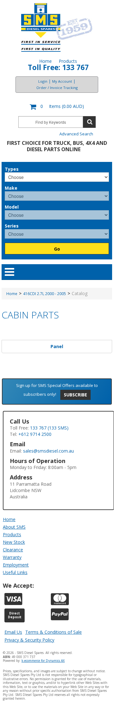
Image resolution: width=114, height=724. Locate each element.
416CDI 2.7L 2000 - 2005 (44, 293)
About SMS (14, 527)
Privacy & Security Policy (29, 640)
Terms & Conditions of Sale (53, 632)
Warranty (12, 557)
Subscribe (75, 395)
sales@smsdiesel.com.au (48, 451)
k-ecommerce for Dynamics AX (43, 660)
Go (57, 249)
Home (45, 61)
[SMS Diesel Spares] (57, 27)
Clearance (13, 550)
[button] (57, 107)
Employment (16, 565)
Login (42, 81)
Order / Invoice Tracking (57, 87)
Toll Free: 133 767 (58, 67)
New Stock (14, 542)
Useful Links (15, 572)
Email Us (13, 632)
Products (68, 61)
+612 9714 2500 (34, 434)
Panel (57, 346)
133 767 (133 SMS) (49, 428)
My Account (62, 81)
